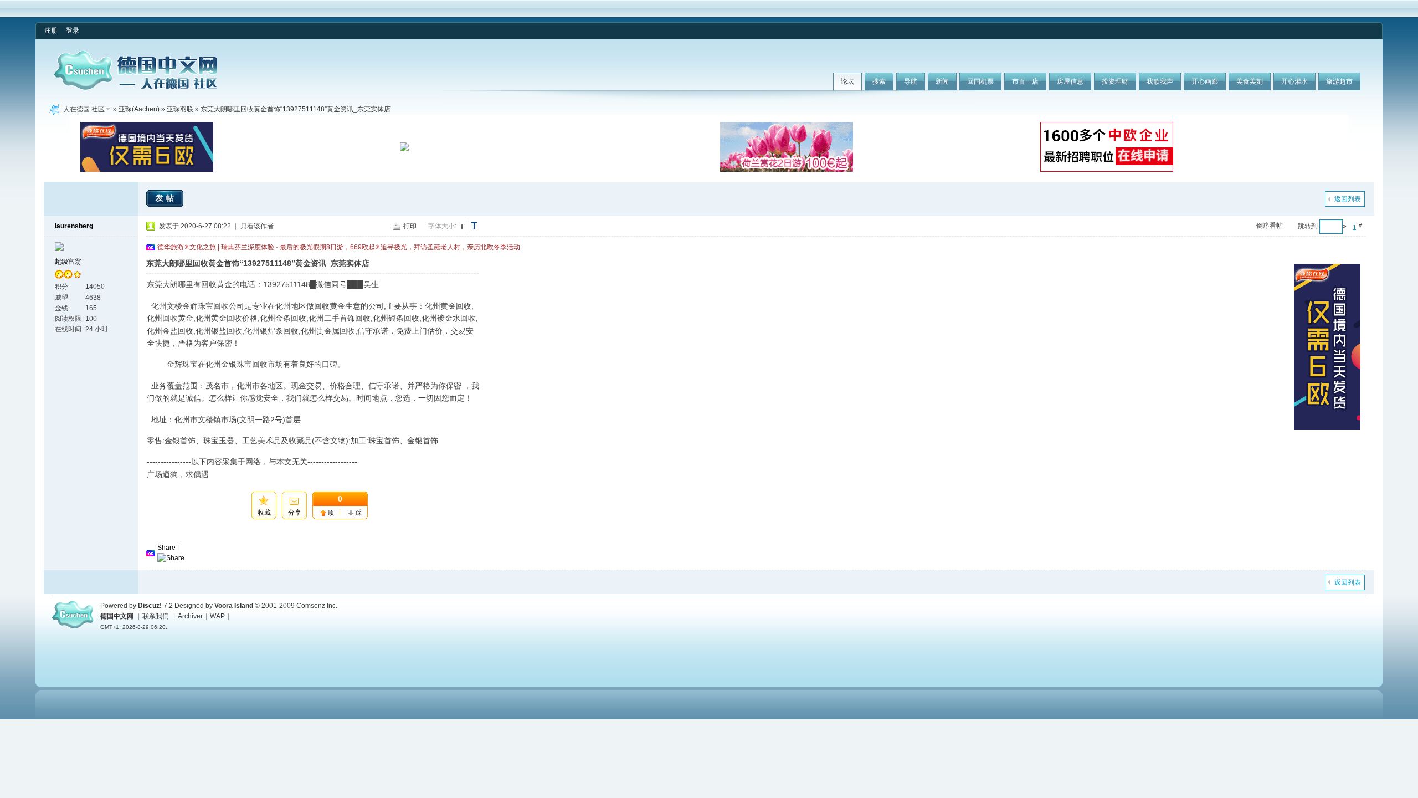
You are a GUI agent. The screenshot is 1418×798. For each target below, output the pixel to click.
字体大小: (442, 226)
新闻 (942, 81)
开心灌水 (1294, 81)
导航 (910, 81)
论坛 (847, 81)
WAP (217, 616)
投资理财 (1115, 81)
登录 (72, 30)
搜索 (879, 81)
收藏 (264, 512)
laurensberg (74, 226)
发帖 (166, 197)
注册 (51, 30)
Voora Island (233, 606)
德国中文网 (116, 616)
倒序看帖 (1269, 225)
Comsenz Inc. (316, 606)
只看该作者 (257, 226)
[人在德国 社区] (135, 87)
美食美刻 (1249, 81)
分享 (294, 512)
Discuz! (150, 606)
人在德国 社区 (84, 109)
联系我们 (155, 616)
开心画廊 (1204, 81)
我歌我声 (1160, 81)
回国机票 (980, 81)
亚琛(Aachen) (139, 109)
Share (166, 547)
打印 (410, 226)
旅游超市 (1339, 81)
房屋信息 (1070, 81)
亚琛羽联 (180, 109)
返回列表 (1347, 199)
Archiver (190, 616)
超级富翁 (68, 261)
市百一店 (1025, 81)
